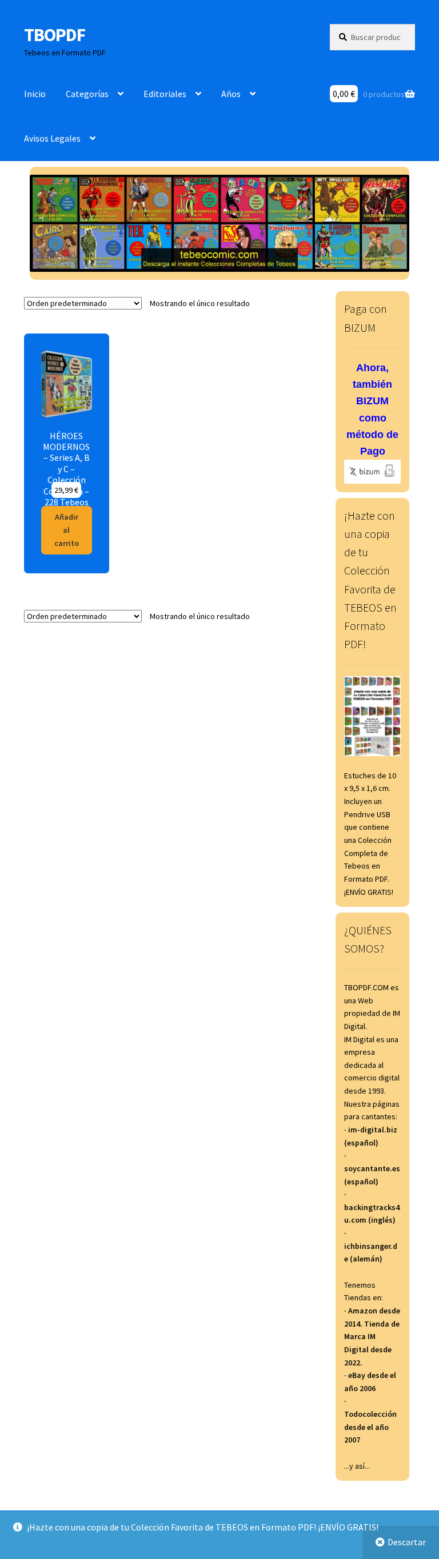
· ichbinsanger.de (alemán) (370, 1246)
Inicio (35, 93)
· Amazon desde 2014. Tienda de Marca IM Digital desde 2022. (372, 1336)
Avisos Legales (52, 138)
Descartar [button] (407, 1542)
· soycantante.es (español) (372, 1168)
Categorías (87, 93)
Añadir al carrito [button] (66, 530)
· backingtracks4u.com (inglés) (372, 1207)
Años (231, 93)
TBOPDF (54, 34)
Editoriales (164, 93)
